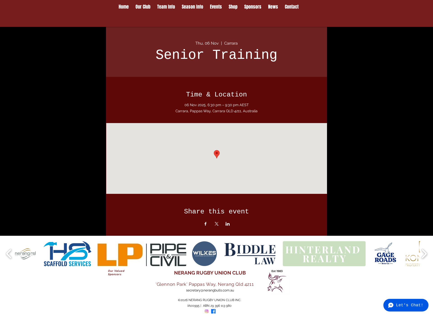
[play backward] (9, 253)
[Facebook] (213, 311)
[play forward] (424, 253)
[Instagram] (206, 311)
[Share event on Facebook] (205, 224)
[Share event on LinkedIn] (228, 224)
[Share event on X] (216, 224)
